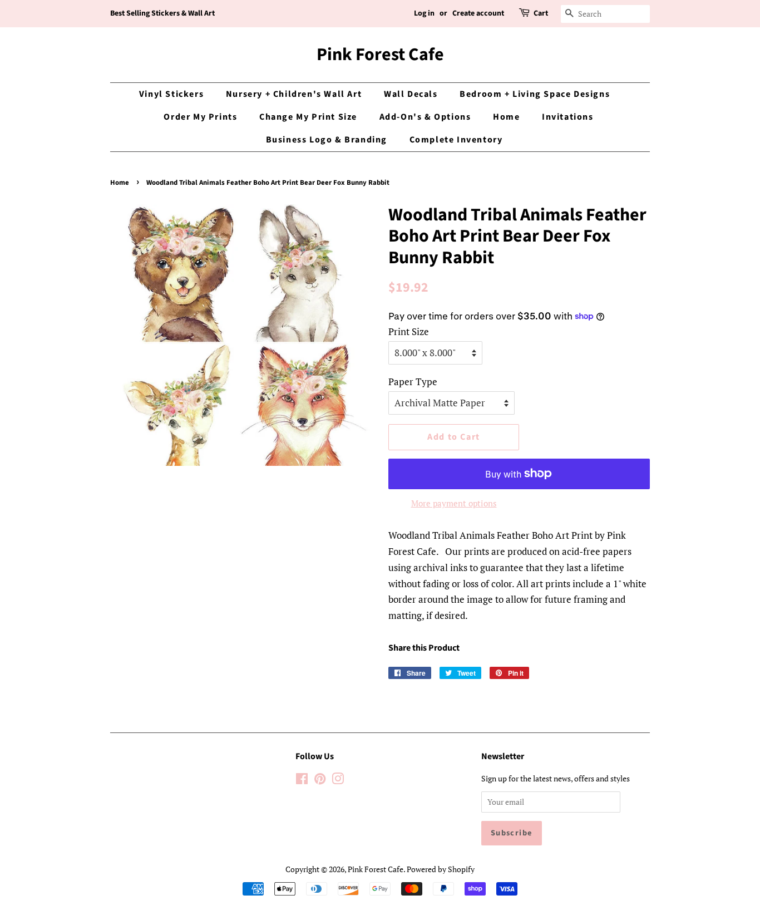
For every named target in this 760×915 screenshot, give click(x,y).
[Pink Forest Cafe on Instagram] (338, 780)
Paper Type (412, 381)
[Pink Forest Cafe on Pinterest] (320, 780)
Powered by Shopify (441, 869)
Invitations (568, 117)
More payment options (454, 503)
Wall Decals (411, 94)
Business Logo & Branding (326, 140)
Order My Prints (200, 117)
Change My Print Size (308, 117)
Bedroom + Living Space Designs (535, 94)
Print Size (408, 331)
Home (506, 117)
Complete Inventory (456, 140)
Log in (424, 13)
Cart (541, 13)
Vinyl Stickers (171, 94)
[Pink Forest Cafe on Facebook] (301, 780)
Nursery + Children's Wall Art (294, 94)
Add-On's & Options (425, 117)
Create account (478, 13)
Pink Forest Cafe (380, 54)
